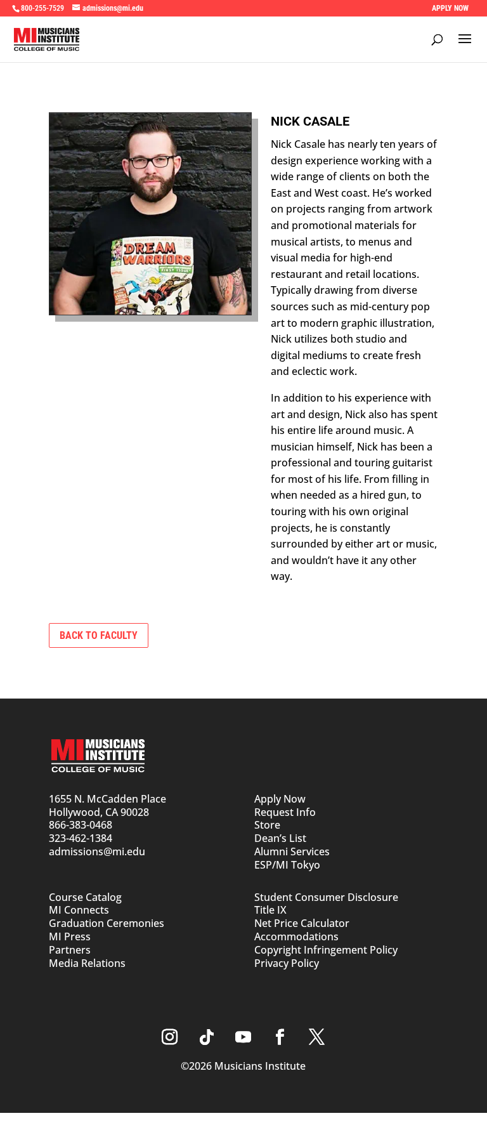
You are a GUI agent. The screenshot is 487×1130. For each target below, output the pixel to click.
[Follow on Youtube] (243, 1037)
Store (267, 825)
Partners (70, 950)
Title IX (270, 910)
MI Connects (79, 910)
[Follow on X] (317, 1037)
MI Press (70, 936)
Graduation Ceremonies (106, 923)
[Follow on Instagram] (170, 1037)
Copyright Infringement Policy (326, 950)
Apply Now (280, 799)
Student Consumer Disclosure (326, 897)
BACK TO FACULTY (99, 635)
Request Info (285, 812)
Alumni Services (292, 851)
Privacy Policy (286, 963)
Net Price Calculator (301, 923)
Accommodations (296, 936)
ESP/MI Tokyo (287, 865)
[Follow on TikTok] (207, 1037)
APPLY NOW (450, 8)
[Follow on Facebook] (280, 1037)
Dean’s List (280, 838)
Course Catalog (85, 897)
